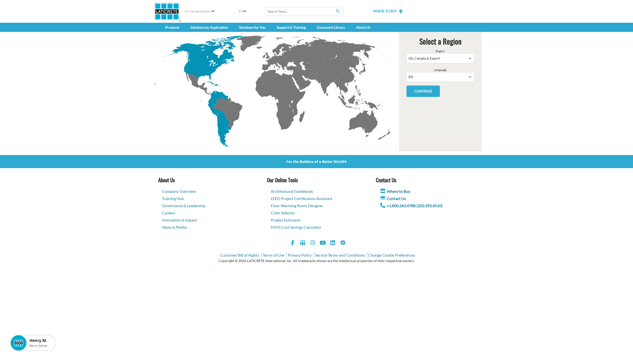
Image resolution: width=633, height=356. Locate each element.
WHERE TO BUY (385, 11)
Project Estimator (286, 220)
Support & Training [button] (291, 27)
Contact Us (396, 198)
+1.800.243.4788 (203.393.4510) (415, 205)
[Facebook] (292, 243)
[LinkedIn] (332, 243)
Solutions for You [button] (252, 27)
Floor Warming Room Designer (297, 205)
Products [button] (172, 27)
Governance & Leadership (184, 205)
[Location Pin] (400, 11)
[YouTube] (322, 243)
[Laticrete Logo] (167, 11)
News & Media (174, 227)
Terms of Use (273, 255)
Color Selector (283, 212)
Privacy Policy (300, 255)
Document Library (331, 27)
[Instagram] (312, 243)
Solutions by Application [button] (209, 27)
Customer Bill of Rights (239, 255)
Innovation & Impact (179, 220)
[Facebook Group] (302, 243)
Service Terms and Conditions (340, 255)
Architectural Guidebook (292, 191)
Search (338, 11)
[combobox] (304, 11)
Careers (168, 212)
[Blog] (342, 243)
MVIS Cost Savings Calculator (296, 227)
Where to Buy (398, 191)
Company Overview (179, 191)
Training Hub (173, 198)
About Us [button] (363, 27)
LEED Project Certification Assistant (301, 198)
